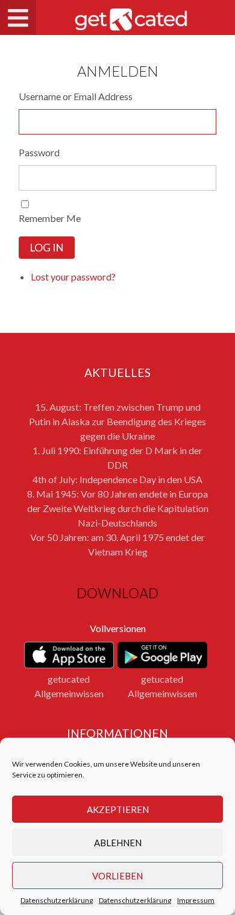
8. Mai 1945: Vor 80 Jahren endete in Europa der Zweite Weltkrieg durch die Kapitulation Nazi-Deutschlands (117, 508)
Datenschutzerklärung (56, 900)
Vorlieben (117, 875)
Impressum (196, 900)
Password (39, 152)
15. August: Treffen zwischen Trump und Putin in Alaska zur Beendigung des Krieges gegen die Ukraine (117, 421)
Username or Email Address (76, 96)
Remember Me (50, 218)
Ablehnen (118, 842)
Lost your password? (73, 276)
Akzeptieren (118, 809)
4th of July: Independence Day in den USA (117, 479)
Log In (47, 247)
